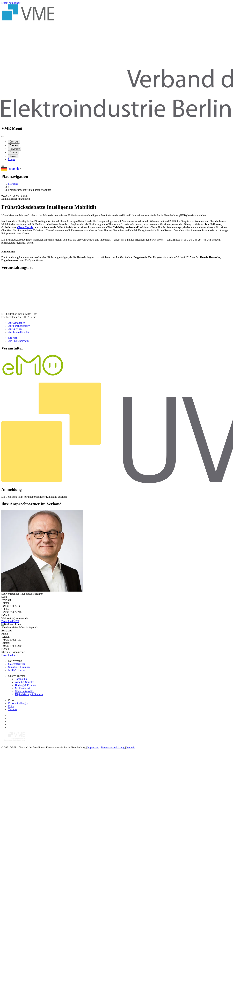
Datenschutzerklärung (113, 747)
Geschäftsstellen (17, 663)
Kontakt (130, 747)
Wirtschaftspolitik (24, 691)
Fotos (11, 706)
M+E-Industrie (23, 688)
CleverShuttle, (25, 227)
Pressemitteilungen (18, 703)
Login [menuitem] (11, 159)
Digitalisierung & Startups (29, 694)
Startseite (13, 183)
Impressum (93, 747)
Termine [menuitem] (13, 152)
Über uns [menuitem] (14, 141)
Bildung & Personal (25, 685)
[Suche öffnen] (2, 166)
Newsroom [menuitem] (15, 149)
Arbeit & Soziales (24, 682)
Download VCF (10, 621)
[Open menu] (2, 136)
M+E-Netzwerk (16, 670)
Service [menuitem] (13, 156)
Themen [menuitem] (14, 145)
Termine (12, 709)
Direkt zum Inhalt (10, 2)
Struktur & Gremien (19, 667)
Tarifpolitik (21, 678)
